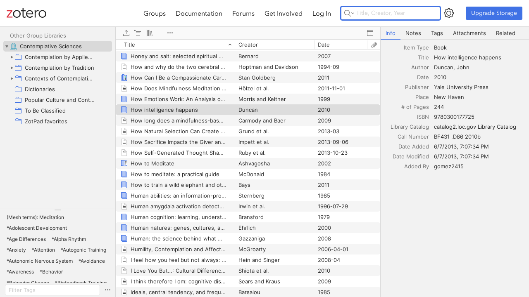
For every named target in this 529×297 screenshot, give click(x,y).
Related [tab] (505, 33)
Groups (154, 13)
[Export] (126, 33)
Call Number (413, 136)
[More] (169, 33)
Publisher (417, 87)
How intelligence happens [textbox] (467, 57)
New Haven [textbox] (449, 97)
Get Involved (283, 13)
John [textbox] (463, 67)
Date (423, 77)
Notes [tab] (413, 33)
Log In (321, 13)
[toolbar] (248, 33)
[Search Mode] (349, 13)
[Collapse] (6, 46)
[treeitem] (57, 46)
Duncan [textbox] (443, 67)
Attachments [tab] (469, 33)
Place (422, 97)
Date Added (413, 146)
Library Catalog (410, 126)
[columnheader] (175, 45)
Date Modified (411, 156)
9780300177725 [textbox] (454, 116)
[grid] (248, 168)
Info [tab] (391, 33)
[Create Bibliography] (149, 33)
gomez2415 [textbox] (449, 166)
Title (423, 57)
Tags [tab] (437, 33)
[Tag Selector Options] (107, 290)
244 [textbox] (439, 107)
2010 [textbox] (440, 77)
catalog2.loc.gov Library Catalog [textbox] (475, 126)
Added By (416, 166)
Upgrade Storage (494, 12)
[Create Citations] (137, 33)
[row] (248, 44)
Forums (243, 13)
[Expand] (11, 57)
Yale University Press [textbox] (461, 87)
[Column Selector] (370, 33)
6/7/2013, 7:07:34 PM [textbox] (461, 146)
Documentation (199, 13)
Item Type (416, 47)
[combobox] (479, 47)
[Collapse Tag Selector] (57, 210)
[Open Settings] (449, 13)
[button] (35, 217)
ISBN (423, 116)
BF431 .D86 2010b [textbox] (457, 136)
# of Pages (415, 107)
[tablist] (455, 33)
